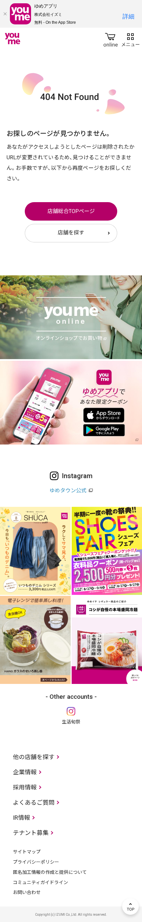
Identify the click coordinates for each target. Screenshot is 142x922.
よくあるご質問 (33, 802)
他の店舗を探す (33, 756)
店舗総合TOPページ (71, 211)
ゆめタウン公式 (68, 490)
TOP (130, 906)
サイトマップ (27, 851)
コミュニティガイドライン (40, 882)
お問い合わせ (27, 892)
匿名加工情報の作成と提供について (50, 872)
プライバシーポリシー (36, 862)
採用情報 (25, 787)
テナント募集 (31, 832)
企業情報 (25, 772)
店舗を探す (71, 233)
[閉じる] (5, 14)
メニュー (130, 38)
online (111, 38)
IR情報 (21, 817)
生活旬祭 (71, 721)
